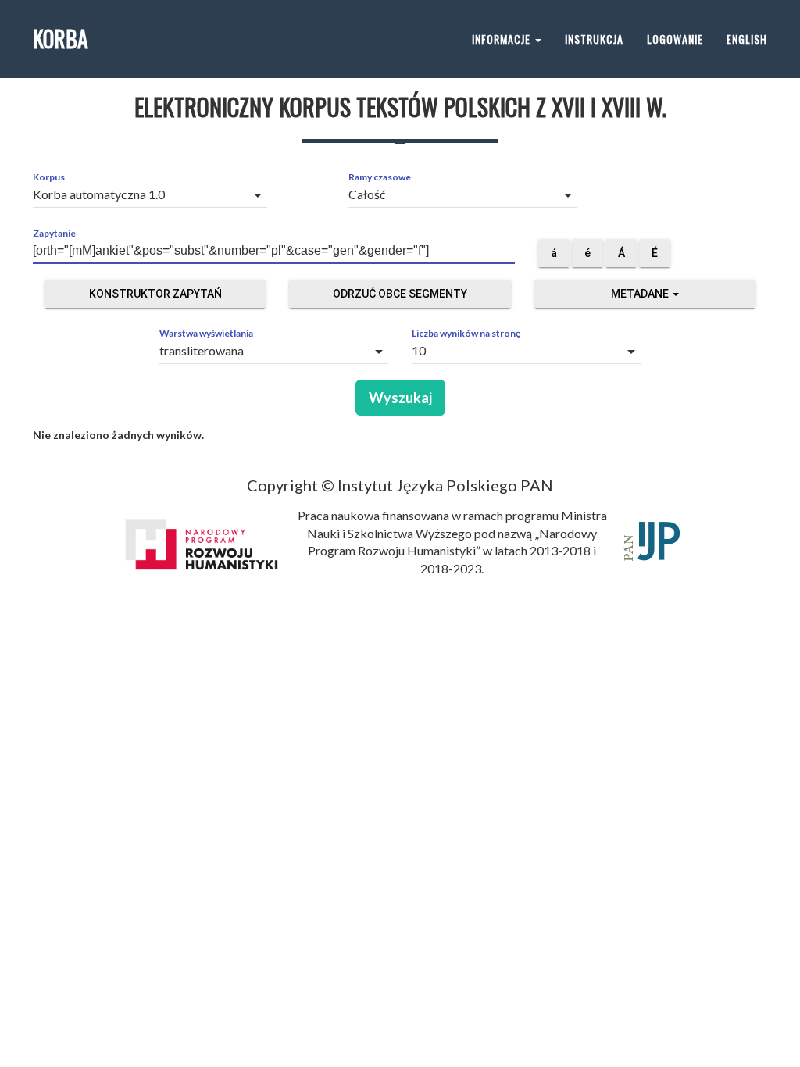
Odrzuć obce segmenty (400, 293)
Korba (60, 39)
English (747, 38)
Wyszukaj (400, 397)
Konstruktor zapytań (155, 293)
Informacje (503, 38)
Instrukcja (594, 38)
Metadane (641, 293)
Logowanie (675, 38)
